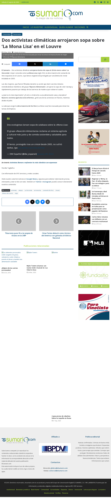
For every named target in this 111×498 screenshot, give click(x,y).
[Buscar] (105, 59)
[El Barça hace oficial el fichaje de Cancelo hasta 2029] (84, 171)
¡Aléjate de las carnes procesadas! (10, 269)
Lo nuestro (37, 27)
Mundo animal (49, 493)
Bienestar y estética (23, 490)
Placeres (65, 493)
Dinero (71, 490)
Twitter (38, 182)
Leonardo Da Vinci (48, 190)
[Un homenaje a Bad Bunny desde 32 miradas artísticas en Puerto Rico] (84, 194)
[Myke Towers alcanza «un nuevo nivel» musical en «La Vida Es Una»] (37, 257)
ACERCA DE (25, 2)
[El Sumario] (55, 14)
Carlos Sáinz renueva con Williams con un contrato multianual (100, 219)
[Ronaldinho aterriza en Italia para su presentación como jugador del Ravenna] (84, 207)
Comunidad (6, 34)
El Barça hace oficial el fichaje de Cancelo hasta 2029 (100, 170)
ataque (21, 190)
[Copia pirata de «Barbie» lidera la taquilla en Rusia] (62, 332)
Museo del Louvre (7, 193)
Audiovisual (51, 27)
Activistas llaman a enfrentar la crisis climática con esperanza (33, 162)
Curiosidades (54, 490)
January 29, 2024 (45, 154)
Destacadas (17, 34)
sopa (16, 193)
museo (58, 190)
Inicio (26, 27)
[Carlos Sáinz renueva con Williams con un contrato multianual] (84, 220)
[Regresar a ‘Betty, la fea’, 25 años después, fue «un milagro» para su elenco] (84, 182)
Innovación (78, 490)
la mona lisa (37, 190)
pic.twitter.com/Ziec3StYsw (31, 147)
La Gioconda (28, 190)
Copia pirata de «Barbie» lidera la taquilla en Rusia (61, 417)
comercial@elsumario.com (58, 471)
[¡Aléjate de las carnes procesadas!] (12, 258)
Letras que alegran (90, 490)
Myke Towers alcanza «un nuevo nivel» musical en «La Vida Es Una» (37, 268)
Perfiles (58, 493)
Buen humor (66, 27)
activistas (14, 190)
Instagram (47, 182)
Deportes (64, 490)
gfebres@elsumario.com (59, 468)
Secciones (79, 27)
